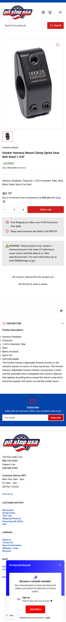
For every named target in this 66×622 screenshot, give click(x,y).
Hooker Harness (10, 148)
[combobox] (33, 25)
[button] (33, 284)
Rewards (6, 551)
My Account (8, 510)
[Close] (59, 565)
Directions (7, 494)
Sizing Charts (8, 513)
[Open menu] (60, 12)
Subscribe (56, 417)
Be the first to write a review (33, 284)
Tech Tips (7, 515)
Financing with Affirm (12, 521)
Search (57, 25)
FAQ (4, 524)
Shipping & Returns (11, 518)
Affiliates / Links (10, 548)
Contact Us (7, 542)
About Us (6, 540)
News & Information (11, 545)
